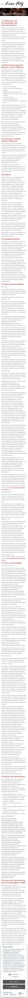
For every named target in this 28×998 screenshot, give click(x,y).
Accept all (14, 987)
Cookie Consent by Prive (21, 993)
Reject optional (14, 981)
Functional (15, 976)
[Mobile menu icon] (2, 4)
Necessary (15, 974)
